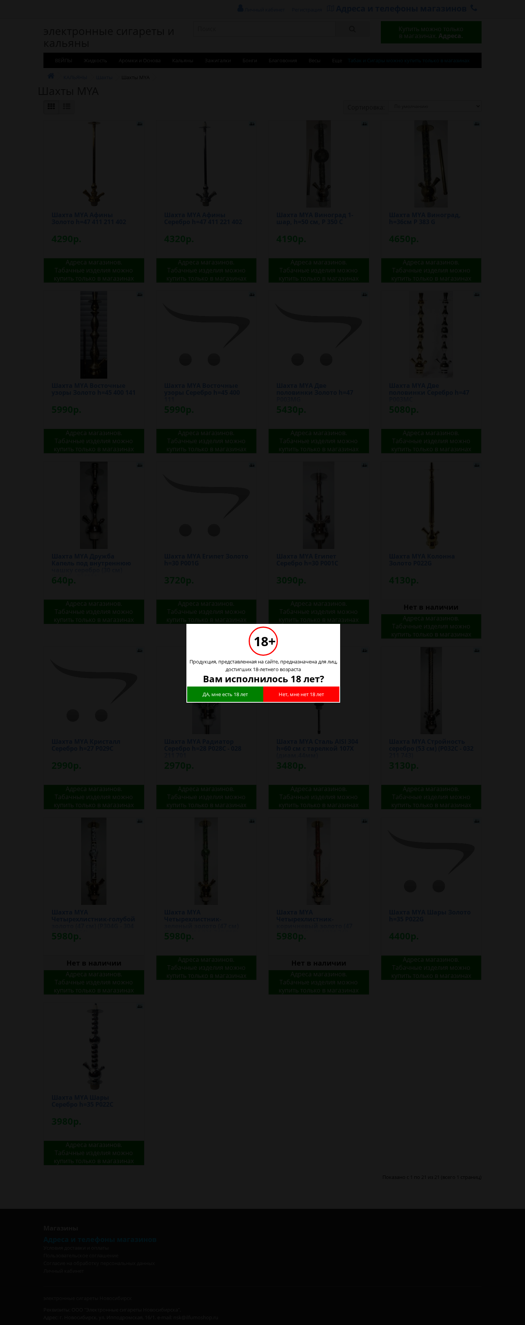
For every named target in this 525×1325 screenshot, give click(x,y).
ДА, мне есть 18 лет (225, 694)
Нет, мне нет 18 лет (301, 694)
